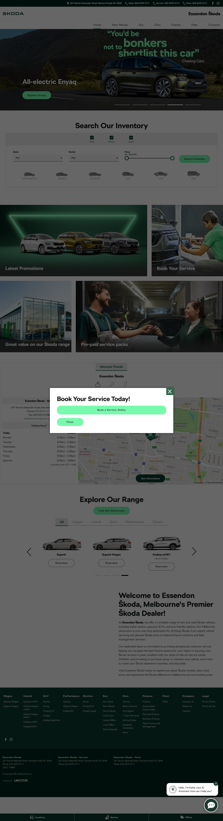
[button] (111, 410)
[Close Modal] (169, 391)
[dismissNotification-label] (216, 783)
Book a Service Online (111, 409)
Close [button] (70, 421)
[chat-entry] (211, 805)
